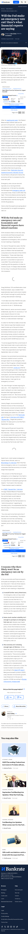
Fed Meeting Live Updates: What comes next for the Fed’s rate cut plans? (13, 824)
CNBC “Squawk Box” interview (13, 489)
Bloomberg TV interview (9, 463)
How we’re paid (18, 889)
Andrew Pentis (8, 768)
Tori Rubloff (8, 35)
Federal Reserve (9, 8)
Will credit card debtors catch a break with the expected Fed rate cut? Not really (14, 854)
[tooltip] (24, 689)
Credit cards (4, 895)
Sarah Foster (7, 798)
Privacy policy (4, 913)
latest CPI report (19, 670)
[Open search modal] (22, 2)
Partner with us (18, 901)
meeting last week (12, 120)
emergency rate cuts (18, 190)
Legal (2, 910)
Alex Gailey (13, 33)
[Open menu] (25, 2)
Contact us (17, 898)
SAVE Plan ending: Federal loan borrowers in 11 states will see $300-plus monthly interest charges (13, 766)
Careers (17, 895)
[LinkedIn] (11, 927)
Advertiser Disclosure (22, 6)
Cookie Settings (5, 916)
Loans (2, 898)
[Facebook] (2, 927)
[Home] (6, 2)
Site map (17, 892)
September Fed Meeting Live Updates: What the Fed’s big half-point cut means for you (13, 794)
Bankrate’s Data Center (6, 901)
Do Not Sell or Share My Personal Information (12, 919)
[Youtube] (14, 927)
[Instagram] (8, 927)
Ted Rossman (7, 858)
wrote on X (17, 367)
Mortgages (4, 889)
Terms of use (4, 922)
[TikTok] (17, 927)
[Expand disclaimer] (26, 42)
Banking (3, 8)
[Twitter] (5, 927)
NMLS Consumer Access (7, 875)
